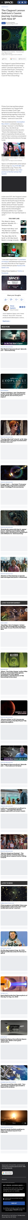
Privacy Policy (15, 1209)
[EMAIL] (24, 307)
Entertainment (5, 6)
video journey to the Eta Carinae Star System (12, 172)
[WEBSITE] (22, 307)
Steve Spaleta (11, 22)
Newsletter (23, 58)
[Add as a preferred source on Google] (7, 1173)
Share (5, 58)
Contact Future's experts (8, 1182)
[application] (14, 183)
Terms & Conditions (9, 1210)
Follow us (14, 58)
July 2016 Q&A (16, 166)
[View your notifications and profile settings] (22, 2)
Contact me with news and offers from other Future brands (14, 1199)
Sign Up (14, 1203)
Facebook (5, 273)
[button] (25, 2)
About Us (4, 1179)
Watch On (5, 255)
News (3, 23)
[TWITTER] (20, 307)
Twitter (20, 271)
